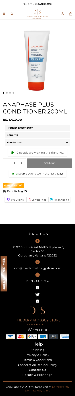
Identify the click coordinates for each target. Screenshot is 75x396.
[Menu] (4, 13)
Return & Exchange (37, 375)
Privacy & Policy (38, 355)
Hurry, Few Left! (13, 185)
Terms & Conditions (37, 360)
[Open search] (12, 14)
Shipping (38, 350)
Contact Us (37, 370)
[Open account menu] (63, 14)
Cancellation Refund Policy (37, 365)
